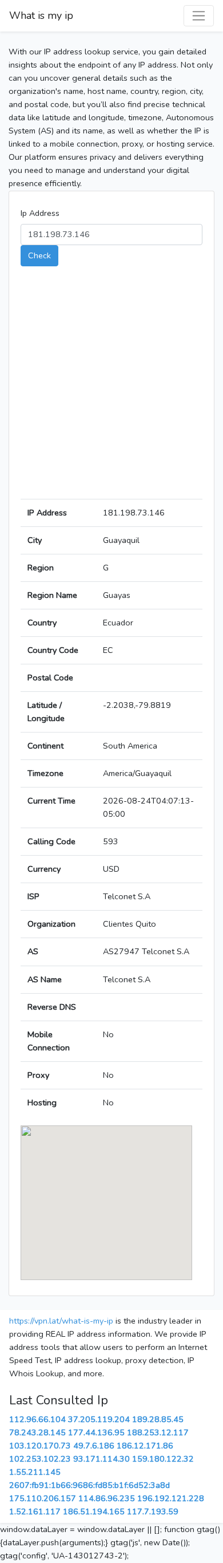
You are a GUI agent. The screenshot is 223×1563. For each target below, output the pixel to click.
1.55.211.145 (35, 1472)
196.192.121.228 (170, 1498)
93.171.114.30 (101, 1458)
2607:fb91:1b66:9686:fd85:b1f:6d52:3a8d (89, 1485)
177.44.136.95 (96, 1432)
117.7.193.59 (152, 1511)
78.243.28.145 (37, 1432)
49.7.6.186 (93, 1445)
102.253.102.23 (40, 1458)
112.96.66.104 (37, 1419)
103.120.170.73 (40, 1445)
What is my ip (41, 15)
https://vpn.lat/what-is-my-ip (61, 1320)
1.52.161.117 (35, 1511)
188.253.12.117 (158, 1432)
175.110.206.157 (42, 1498)
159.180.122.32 (163, 1458)
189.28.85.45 (158, 1419)
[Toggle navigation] (199, 15)
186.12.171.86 (145, 1445)
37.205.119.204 (99, 1419)
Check (39, 255)
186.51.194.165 (94, 1511)
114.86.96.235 (106, 1498)
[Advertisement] (111, 387)
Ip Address (40, 213)
